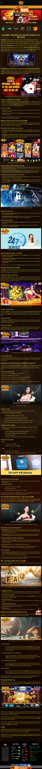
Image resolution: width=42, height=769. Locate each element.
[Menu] (1, 2)
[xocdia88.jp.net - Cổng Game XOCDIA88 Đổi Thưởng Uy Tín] (21, 3)
